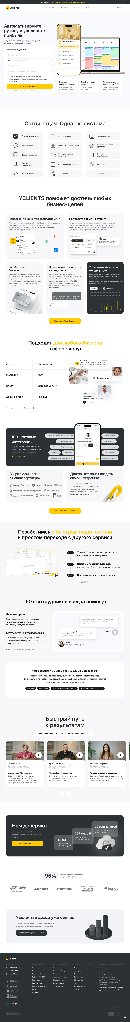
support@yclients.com (16, 974)
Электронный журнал (67, 164)
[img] (15, 136)
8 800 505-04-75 (14, 968)
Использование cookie (107, 977)
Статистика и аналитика (27, 164)
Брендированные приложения (65, 155)
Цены (87, 8)
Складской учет (103, 136)
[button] (65, 2)
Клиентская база (29, 174)
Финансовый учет (29, 155)
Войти (119, 8)
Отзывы (35, 992)
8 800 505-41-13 (14, 970)
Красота (77, 968)
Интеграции (102, 164)
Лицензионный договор (107, 971)
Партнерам (36, 980)
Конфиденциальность (106, 974)
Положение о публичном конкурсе (111, 987)
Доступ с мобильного (103, 155)
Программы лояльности (68, 146)
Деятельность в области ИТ (109, 990)
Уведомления (27, 146)
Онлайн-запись (30, 136)
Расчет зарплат (65, 136)
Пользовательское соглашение (110, 968)
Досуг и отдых (79, 977)
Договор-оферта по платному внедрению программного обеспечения (109, 982)
